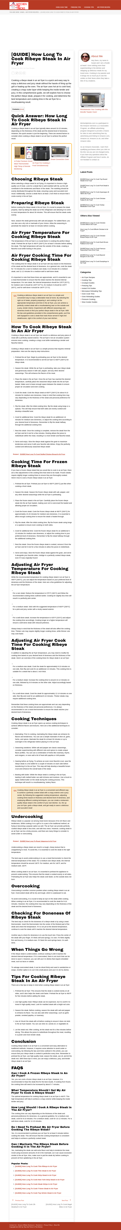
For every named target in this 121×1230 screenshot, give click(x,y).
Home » (22, 12)
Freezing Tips (76, 7)
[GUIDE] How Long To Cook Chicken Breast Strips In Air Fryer (92, 236)
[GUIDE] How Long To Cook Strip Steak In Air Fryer (35, 1175)
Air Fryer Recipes (103, 7)
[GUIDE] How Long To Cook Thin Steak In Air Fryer (35, 1171)
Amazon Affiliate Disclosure (26, 1225)
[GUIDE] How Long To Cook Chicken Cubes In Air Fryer (92, 199)
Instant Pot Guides (89, 288)
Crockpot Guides (88, 283)
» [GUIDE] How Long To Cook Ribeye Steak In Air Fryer (59, 12)
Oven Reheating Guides (91, 297)
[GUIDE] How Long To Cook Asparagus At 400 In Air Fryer (94, 192)
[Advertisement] (60, 32)
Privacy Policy (48, 1225)
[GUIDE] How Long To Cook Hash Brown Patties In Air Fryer (94, 243)
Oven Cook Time (61, 7)
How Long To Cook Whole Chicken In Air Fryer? (94, 230)
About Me (57, 1225)
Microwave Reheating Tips (92, 291)
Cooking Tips (89, 7)
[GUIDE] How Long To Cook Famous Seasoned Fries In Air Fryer (92, 249)
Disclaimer (39, 1225)
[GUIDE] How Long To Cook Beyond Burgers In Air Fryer (92, 255)
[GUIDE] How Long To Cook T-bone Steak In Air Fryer (36, 1189)
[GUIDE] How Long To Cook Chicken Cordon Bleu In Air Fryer (92, 223)
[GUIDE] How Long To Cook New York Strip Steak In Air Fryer (39, 1180)
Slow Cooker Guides (89, 302)
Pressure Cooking (88, 299)
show (21, 109)
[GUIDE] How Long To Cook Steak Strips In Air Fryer (36, 1184)
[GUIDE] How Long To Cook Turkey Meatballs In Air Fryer (92, 205)
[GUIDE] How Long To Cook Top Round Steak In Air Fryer (93, 180)
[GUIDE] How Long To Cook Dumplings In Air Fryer (94, 262)
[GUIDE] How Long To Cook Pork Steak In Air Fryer (94, 186)
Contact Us (12, 1225)
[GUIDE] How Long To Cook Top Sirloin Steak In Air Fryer (38, 1193)
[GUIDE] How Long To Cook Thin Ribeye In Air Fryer (36, 1166)
